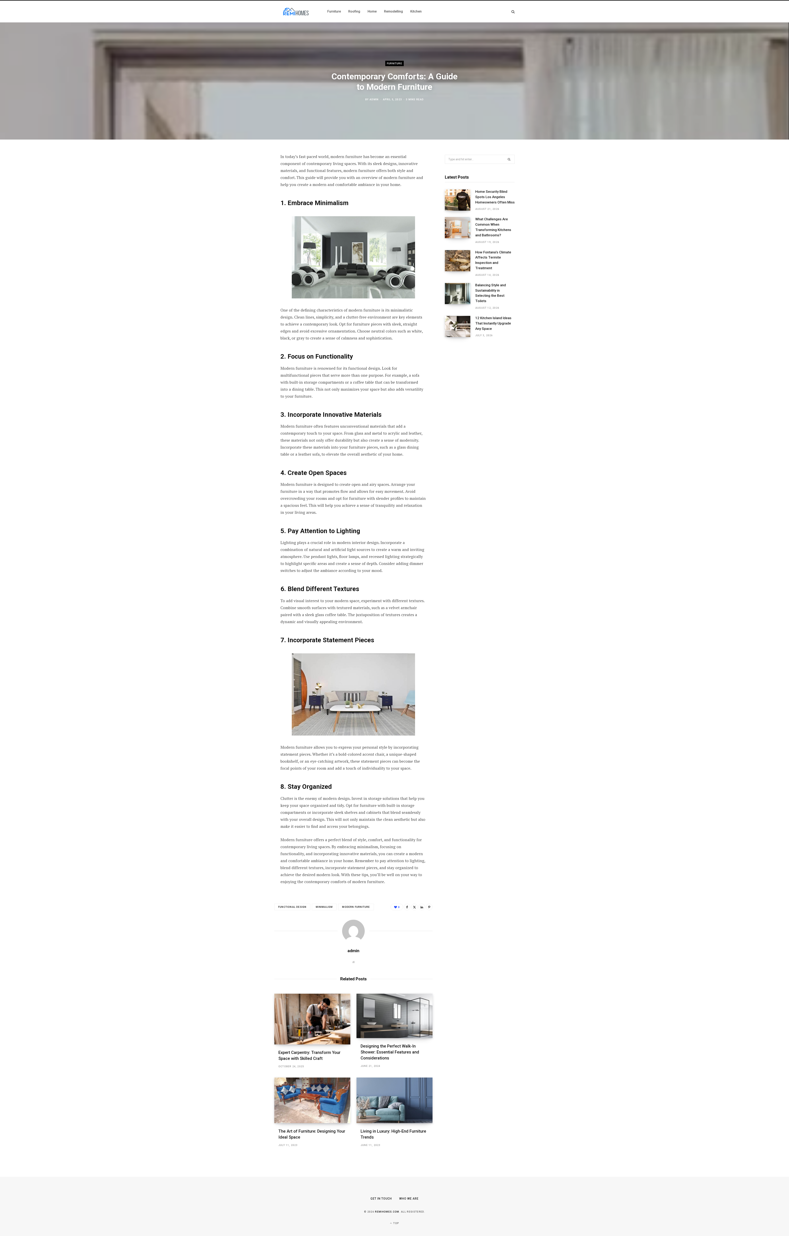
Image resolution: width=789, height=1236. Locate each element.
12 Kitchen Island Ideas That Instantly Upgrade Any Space (493, 323)
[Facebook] (254, 168)
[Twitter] (254, 179)
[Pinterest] (254, 190)
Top (395, 1223)
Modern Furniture (356, 907)
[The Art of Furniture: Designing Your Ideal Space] (312, 1100)
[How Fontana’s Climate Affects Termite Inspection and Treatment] (460, 263)
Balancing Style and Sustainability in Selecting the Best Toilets (490, 293)
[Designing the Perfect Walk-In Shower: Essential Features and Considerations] (394, 1016)
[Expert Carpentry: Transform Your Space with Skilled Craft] (312, 1019)
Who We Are (409, 1198)
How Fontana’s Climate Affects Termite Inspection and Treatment (493, 260)
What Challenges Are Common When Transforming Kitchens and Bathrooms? (493, 227)
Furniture (394, 63)
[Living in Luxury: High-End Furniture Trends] (394, 1100)
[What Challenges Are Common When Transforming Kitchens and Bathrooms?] (460, 230)
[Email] (254, 212)
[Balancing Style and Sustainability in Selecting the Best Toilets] (460, 296)
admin (373, 99)
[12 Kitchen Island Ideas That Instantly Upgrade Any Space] (460, 326)
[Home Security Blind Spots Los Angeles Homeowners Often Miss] (460, 200)
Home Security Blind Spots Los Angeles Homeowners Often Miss (495, 196)
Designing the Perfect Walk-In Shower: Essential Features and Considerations (390, 1052)
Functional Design (292, 907)
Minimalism (324, 907)
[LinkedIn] (254, 201)
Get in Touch (381, 1198)
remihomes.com (387, 1211)
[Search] (513, 11)
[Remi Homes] (295, 11)
